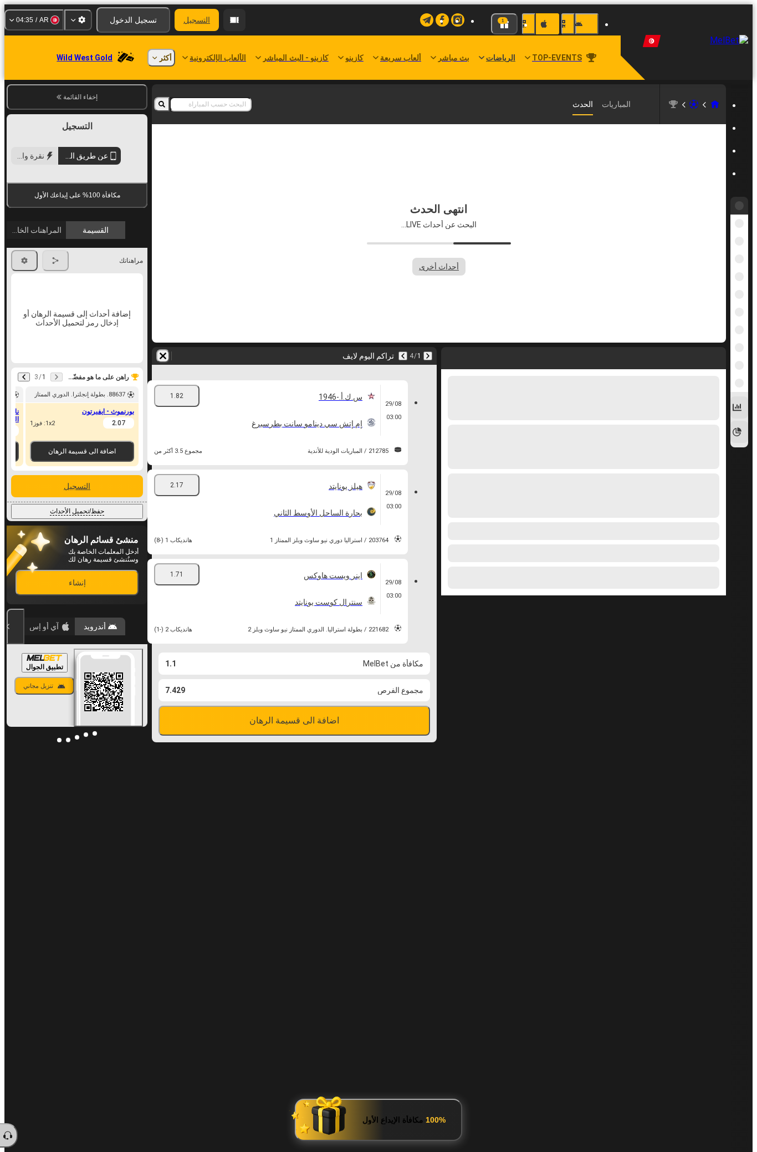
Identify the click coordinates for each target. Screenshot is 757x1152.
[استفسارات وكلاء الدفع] (234, 20)
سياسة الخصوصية (37, 262)
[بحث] (162, 104)
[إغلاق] (15, 721)
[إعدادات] (78, 19)
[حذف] (163, 356)
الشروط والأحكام (117, 262)
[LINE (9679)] (715, 104)
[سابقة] (427, 355)
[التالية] (402, 355)
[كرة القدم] (693, 104)
